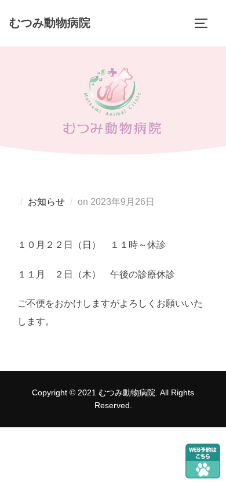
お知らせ (46, 202)
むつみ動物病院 (49, 23)
